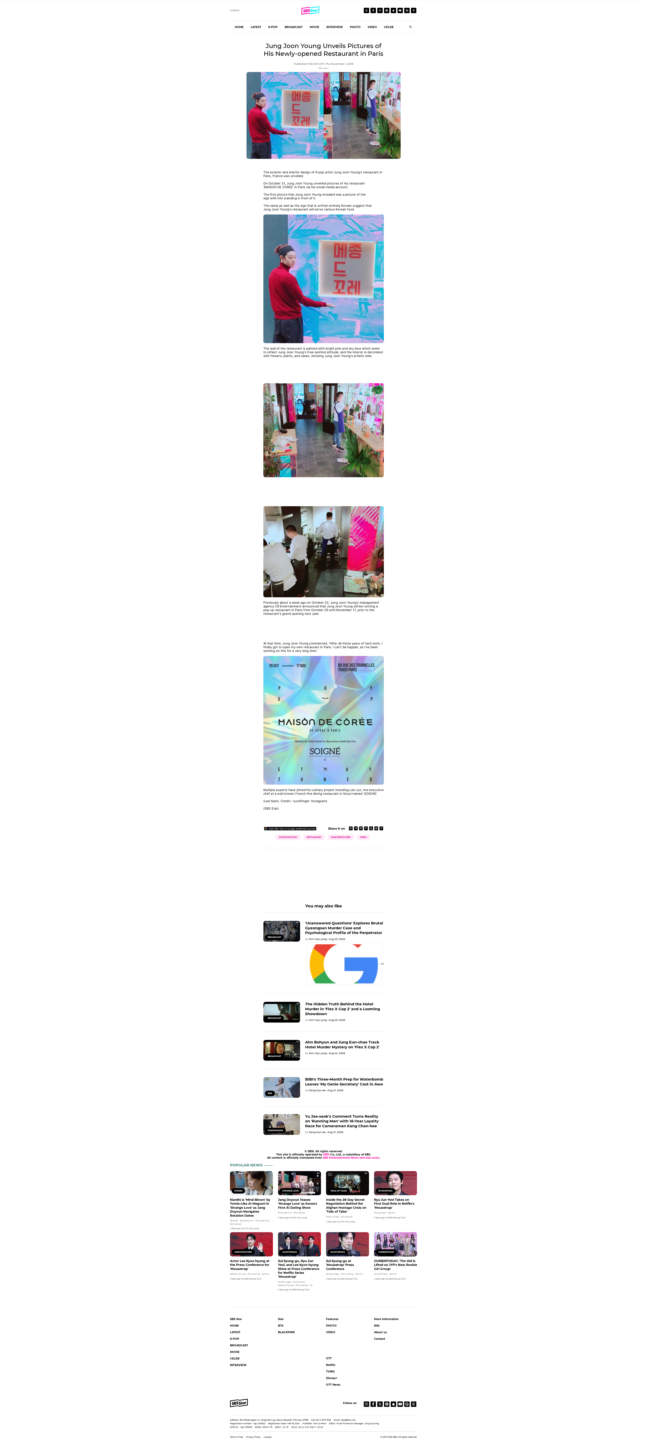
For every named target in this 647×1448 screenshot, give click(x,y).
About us (380, 1332)
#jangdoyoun (247, 1220)
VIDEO (372, 27)
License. (268, 1437)
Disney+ (331, 1378)
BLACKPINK (286, 1332)
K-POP (273, 27)
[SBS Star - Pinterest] (386, 1404)
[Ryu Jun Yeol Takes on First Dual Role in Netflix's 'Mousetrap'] (395, 1183)
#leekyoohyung (238, 1274)
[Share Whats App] (351, 828)
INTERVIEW (334, 27)
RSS (376, 1325)
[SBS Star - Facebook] (373, 1404)
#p (311, 1285)
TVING (330, 1371)
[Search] (410, 27)
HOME (239, 27)
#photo (391, 1212)
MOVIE (314, 27)
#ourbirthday (381, 1274)
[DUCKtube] (400, 10)
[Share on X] (371, 828)
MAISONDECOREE (341, 837)
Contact (379, 1338)
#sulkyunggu (284, 1282)
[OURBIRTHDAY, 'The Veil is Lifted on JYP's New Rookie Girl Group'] (395, 1244)
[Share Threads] (361, 828)
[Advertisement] (323, 368)
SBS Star (236, 1319)
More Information (386, 1319)
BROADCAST (294, 27)
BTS (280, 1325)
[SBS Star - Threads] (413, 10)
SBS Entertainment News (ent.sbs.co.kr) (351, 1157)
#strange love (262, 1220)
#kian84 (234, 1220)
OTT (329, 1358)
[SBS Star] (239, 1403)
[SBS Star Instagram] (366, 10)
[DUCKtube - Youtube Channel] (400, 1404)
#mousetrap (254, 1274)
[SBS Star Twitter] (380, 10)
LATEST (256, 27)
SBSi (326, 1154)
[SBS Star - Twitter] (380, 1404)
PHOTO (355, 27)
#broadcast (236, 1224)
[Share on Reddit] (376, 828)
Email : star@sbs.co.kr (345, 1420)
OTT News (333, 1384)
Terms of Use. (236, 1437)
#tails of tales (332, 1216)
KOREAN (234, 10)
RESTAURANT (314, 837)
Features (332, 1319)
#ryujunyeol (380, 1212)
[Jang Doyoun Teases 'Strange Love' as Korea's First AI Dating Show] (299, 1183)
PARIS (363, 837)
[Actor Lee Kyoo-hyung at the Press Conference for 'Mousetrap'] (251, 1244)
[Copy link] (381, 828)
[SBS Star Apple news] (393, 10)
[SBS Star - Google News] (407, 10)
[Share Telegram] (356, 828)
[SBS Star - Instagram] (366, 1404)
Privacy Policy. (253, 1437)
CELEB (388, 27)
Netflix (330, 1365)
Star (281, 1319)
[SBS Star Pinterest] (386, 10)
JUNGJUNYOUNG (288, 837)
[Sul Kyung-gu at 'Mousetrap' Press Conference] (347, 1244)
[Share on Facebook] (366, 828)
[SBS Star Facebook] (373, 10)
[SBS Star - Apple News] (393, 1404)
